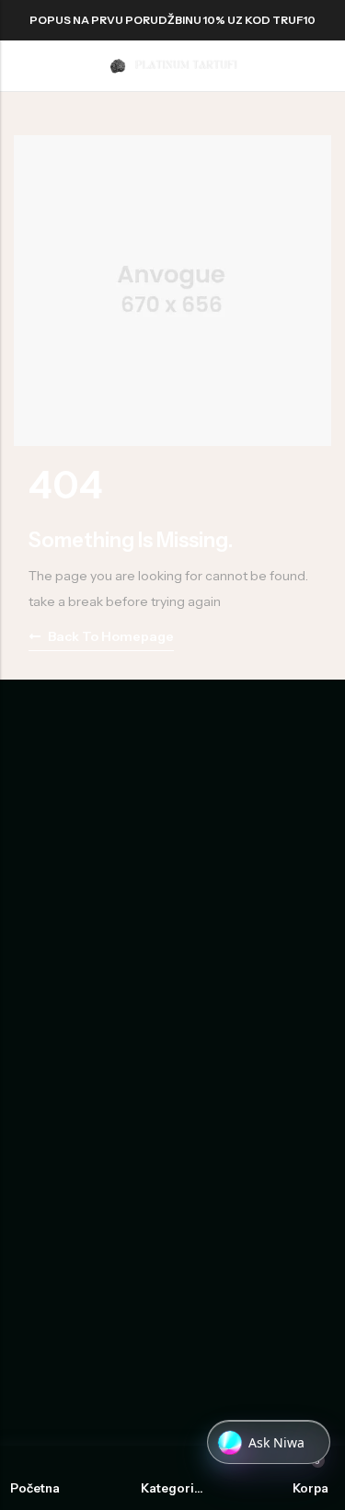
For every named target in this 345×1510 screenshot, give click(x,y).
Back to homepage (111, 636)
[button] (268, 1443)
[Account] (323, 65)
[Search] (289, 65)
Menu (20, 66)
